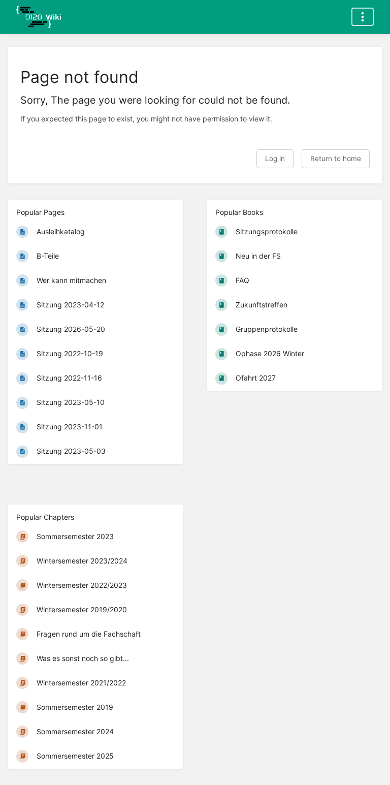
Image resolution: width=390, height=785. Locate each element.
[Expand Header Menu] (362, 17)
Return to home (335, 158)
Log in (275, 158)
